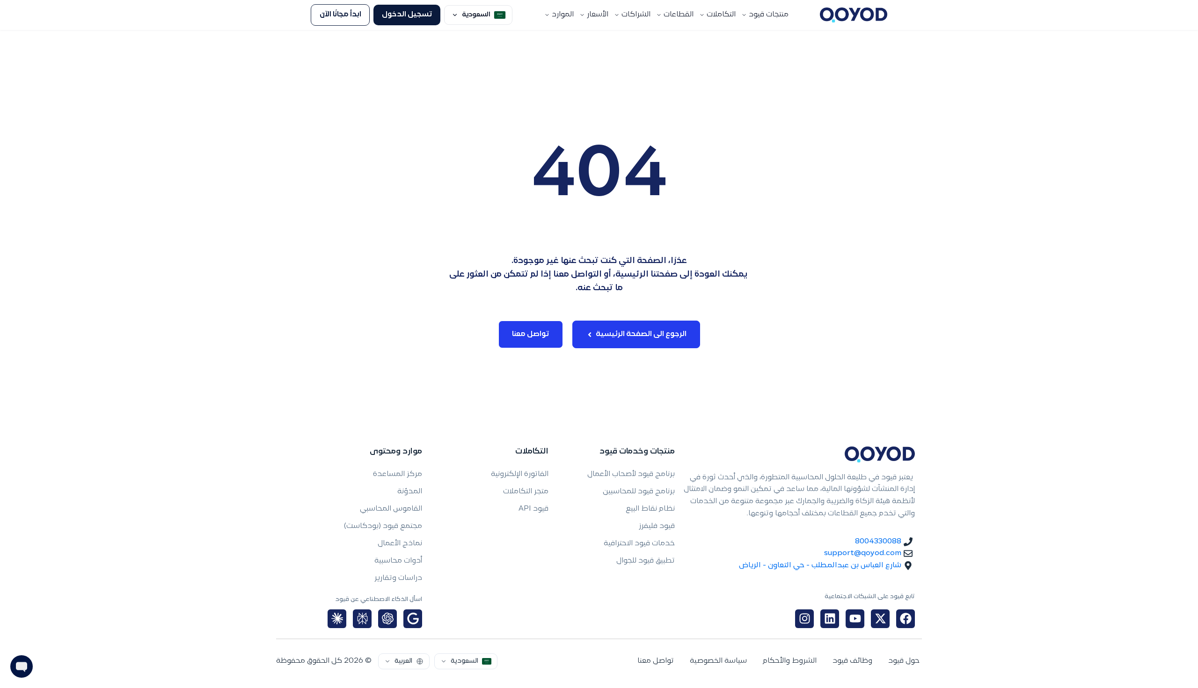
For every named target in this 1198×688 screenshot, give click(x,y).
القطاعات (679, 14)
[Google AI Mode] (412, 618)
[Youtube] (855, 618)
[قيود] (853, 14)
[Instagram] (804, 618)
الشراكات (635, 14)
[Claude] (337, 618)
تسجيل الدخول (407, 14)
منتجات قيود (769, 14)
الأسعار (597, 14)
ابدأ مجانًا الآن (340, 14)
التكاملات (721, 14)
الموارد (563, 14)
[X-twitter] (880, 618)
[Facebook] (905, 618)
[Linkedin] (829, 618)
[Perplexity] (362, 618)
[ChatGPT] (387, 618)
